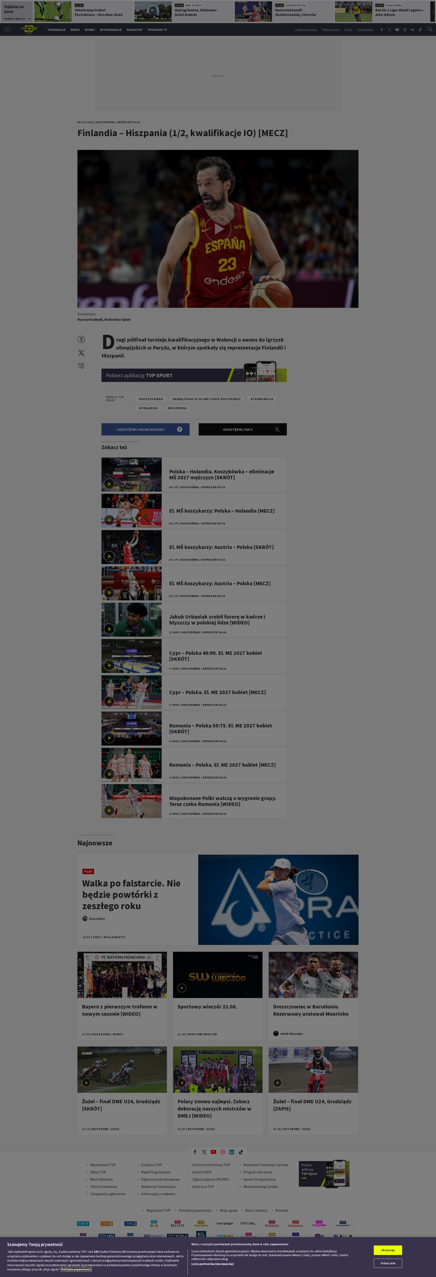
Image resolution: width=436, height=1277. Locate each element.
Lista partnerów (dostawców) (212, 1264)
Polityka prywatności (76, 1269)
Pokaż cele (388, 1263)
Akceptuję (388, 1250)
